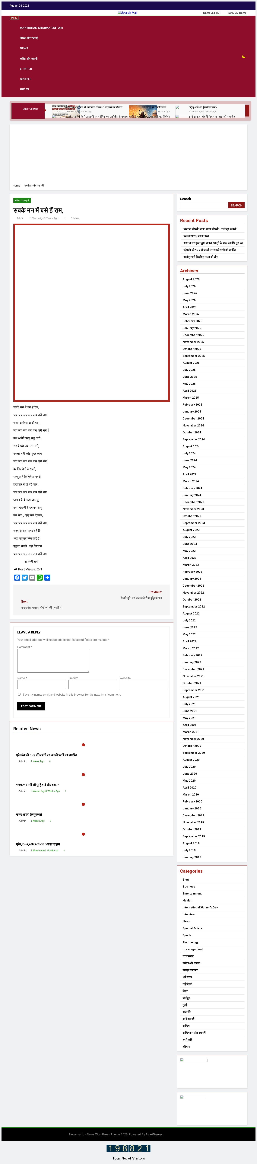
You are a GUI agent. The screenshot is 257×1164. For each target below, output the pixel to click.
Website (125, 678)
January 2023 (192, 578)
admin (20, 218)
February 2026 (192, 321)
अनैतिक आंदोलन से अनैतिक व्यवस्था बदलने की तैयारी (94, 107)
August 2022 (191, 613)
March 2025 (191, 397)
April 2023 (189, 558)
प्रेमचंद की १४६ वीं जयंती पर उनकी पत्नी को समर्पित (46, 755)
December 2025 (193, 335)
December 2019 (193, 815)
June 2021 (190, 711)
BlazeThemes (154, 1134)
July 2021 (189, 704)
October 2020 (192, 746)
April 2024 (189, 474)
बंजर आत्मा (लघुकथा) (29, 814)
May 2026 (189, 300)
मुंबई (185, 1005)
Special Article (192, 928)
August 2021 (191, 697)
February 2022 (192, 655)
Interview (189, 914)
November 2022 (193, 592)
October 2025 (192, 349)
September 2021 (194, 690)
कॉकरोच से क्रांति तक (154, 107)
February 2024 (192, 488)
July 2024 (189, 453)
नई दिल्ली (187, 984)
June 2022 (190, 627)
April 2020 (189, 787)
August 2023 (191, 530)
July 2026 (189, 286)
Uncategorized (193, 949)
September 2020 (194, 752)
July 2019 (189, 850)
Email (73, 678)
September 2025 (194, 356)
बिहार (185, 991)
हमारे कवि (187, 1039)
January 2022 (192, 662)
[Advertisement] (128, 155)
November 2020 (193, 739)
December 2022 (193, 585)
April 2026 (189, 307)
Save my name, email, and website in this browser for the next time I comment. (72, 694)
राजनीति (187, 1012)
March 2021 (191, 732)
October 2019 (192, 829)
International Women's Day (200, 907)
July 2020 (189, 766)
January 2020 (192, 808)
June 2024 (190, 460)
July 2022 (189, 620)
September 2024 (194, 439)
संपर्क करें (24, 89)
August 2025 (191, 363)
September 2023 (194, 523)
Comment (24, 647)
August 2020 (191, 759)
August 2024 (191, 446)
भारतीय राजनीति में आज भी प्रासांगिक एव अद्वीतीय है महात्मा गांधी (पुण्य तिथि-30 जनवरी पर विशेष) (117, 117)
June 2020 (190, 773)
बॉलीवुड (186, 998)
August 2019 (191, 843)
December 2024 (193, 418)
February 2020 (192, 801)
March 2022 (191, 648)
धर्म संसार (187, 977)
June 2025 (190, 376)
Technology (190, 942)
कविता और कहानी (28, 58)
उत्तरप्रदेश (188, 956)
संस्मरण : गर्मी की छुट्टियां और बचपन (38, 785)
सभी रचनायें (188, 1019)
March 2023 (191, 564)
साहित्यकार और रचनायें (194, 1033)
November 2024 (193, 425)
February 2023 (192, 571)
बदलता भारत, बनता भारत (196, 236)
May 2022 (189, 634)
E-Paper (26, 69)
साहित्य (186, 1026)
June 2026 (190, 293)
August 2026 (191, 279)
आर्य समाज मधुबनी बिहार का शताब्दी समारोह (212, 117)
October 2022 (192, 599)
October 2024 (192, 432)
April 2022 (189, 641)
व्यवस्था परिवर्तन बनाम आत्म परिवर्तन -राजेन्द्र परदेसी (210, 229)
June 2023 (190, 544)
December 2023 (193, 502)
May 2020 (189, 780)
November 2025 (193, 342)
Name (22, 678)
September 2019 (194, 836)
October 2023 (192, 516)
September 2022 (194, 606)
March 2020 (191, 794)
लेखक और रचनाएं (29, 38)
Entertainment (192, 893)
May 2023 (189, 551)
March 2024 (191, 481)
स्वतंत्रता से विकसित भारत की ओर (201, 257)
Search (185, 199)
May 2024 (189, 467)
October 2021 (192, 683)
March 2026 (191, 314)
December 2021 (193, 669)
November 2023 (193, 509)
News (24, 48)
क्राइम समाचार (190, 970)
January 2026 (192, 328)
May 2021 (189, 718)
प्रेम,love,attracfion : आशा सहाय (38, 844)
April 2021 (189, 725)
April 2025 (189, 390)
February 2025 (192, 404)
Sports (25, 79)
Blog (186, 879)
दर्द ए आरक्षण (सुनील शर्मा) (203, 107)
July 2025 (189, 370)
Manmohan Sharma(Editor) (41, 28)
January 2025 (192, 411)
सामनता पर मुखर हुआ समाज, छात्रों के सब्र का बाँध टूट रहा (213, 243)
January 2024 (192, 495)
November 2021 (193, 676)
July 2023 (189, 537)
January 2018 (192, 857)
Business (189, 886)
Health (187, 900)
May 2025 (189, 383)
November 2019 (193, 822)
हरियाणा (186, 1046)
